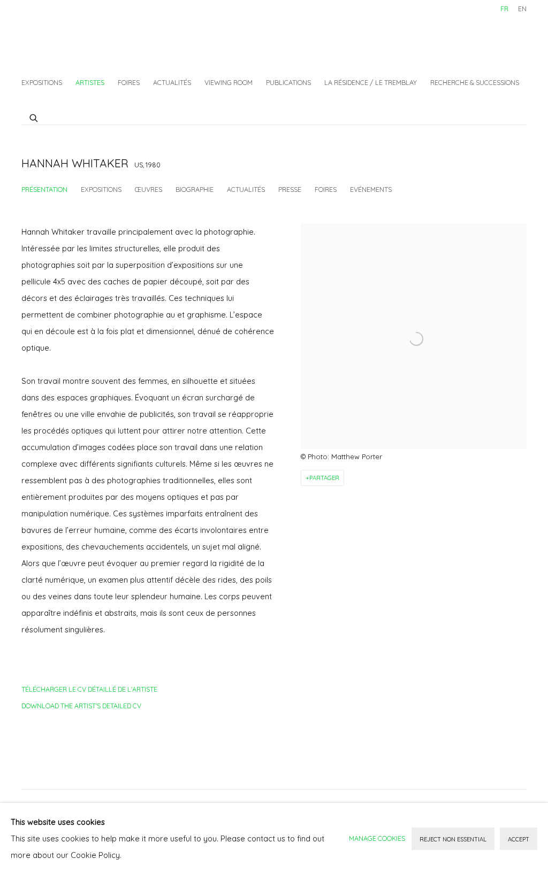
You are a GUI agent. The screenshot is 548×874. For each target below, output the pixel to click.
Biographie (195, 189)
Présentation (44, 189)
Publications (288, 82)
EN (522, 8)
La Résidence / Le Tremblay (370, 82)
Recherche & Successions (474, 82)
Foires (129, 82)
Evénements (371, 189)
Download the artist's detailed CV (81, 707)
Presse (289, 189)
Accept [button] (518, 839)
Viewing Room (228, 82)
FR (504, 8)
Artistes (89, 82)
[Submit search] (34, 116)
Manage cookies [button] (377, 838)
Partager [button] (324, 478)
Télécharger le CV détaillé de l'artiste (89, 691)
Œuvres (148, 189)
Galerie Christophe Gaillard (101, 35)
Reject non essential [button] (453, 839)
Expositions (41, 82)
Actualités (172, 82)
